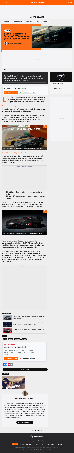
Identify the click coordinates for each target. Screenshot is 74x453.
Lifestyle (28, 21)
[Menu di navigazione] (4, 2)
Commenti (26, 369)
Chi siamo (22, 444)
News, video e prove (58, 83)
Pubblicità (59, 444)
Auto (5, 70)
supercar (10, 339)
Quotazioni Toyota (57, 88)
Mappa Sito (29, 444)
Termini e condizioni (50, 444)
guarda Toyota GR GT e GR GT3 (32, 206)
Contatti (36, 444)
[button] (31, 440)
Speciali (37, 21)
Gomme (45, 21)
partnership (17, 339)
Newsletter (15, 444)
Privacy (41, 444)
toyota (5, 339)
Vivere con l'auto (18, 21)
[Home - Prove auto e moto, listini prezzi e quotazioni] (37, 2)
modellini (24, 339)
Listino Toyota (56, 86)
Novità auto (6, 21)
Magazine (10, 70)
